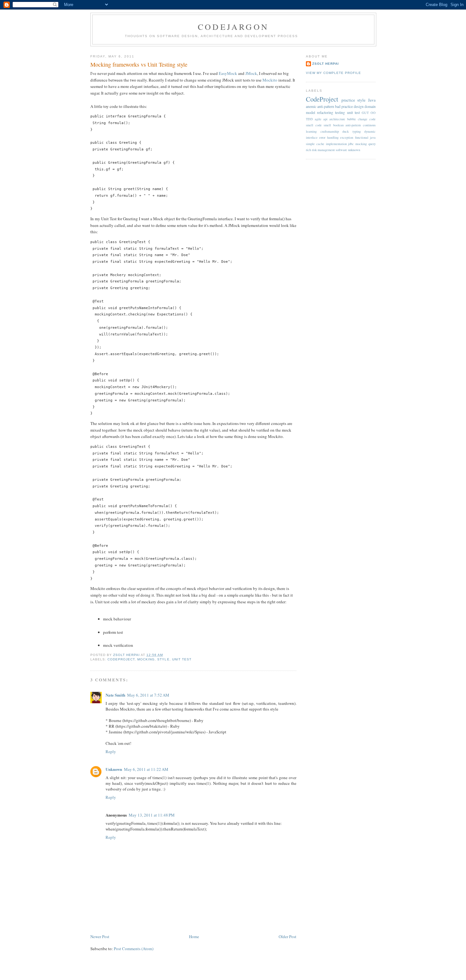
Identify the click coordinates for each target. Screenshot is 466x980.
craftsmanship (329, 131)
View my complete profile (333, 73)
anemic (311, 106)
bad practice (344, 106)
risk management (323, 150)
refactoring (325, 112)
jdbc (351, 144)
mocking (146, 659)
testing (340, 112)
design (359, 106)
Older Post (287, 936)
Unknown (114, 769)
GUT (365, 112)
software (341, 150)
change (362, 119)
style (163, 659)
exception (346, 137)
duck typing (351, 131)
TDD (309, 119)
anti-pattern (325, 106)
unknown (354, 150)
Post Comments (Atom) (133, 948)
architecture (337, 119)
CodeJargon (233, 26)
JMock (251, 73)
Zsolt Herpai (325, 63)
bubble (351, 119)
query (372, 144)
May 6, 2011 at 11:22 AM (146, 769)
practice (348, 100)
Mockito (269, 80)
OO (373, 112)
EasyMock (228, 73)
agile (318, 119)
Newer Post (99, 936)
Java (372, 100)
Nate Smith (115, 695)
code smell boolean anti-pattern (338, 125)
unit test (181, 659)
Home (194, 936)
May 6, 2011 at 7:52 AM (148, 695)
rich (308, 150)
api (325, 119)
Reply (111, 751)
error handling (328, 137)
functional (361, 137)
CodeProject (121, 659)
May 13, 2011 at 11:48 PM (152, 815)
